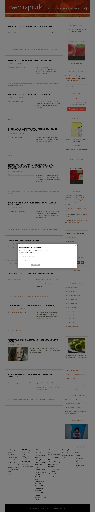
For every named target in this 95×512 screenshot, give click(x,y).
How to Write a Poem (42, 250)
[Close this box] (75, 245)
